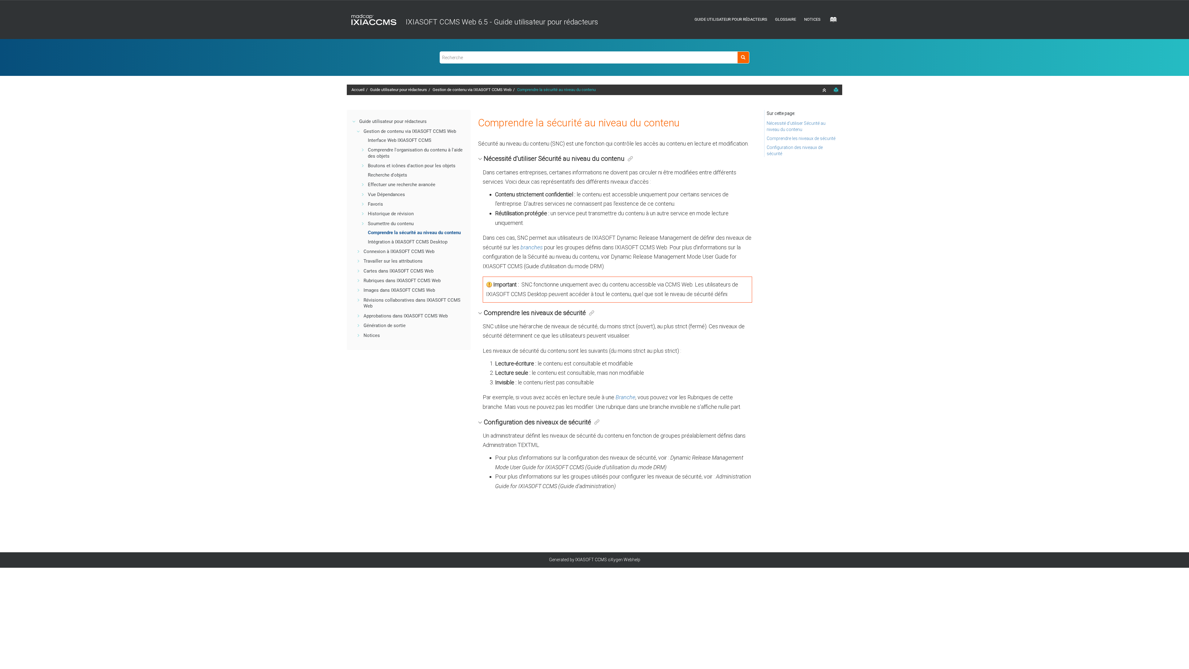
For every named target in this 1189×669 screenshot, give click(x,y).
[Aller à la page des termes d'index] (831, 21)
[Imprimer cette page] (836, 89)
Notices (812, 19)
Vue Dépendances (386, 194)
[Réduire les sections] (825, 90)
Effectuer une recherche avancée (401, 184)
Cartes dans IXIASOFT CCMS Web (398, 271)
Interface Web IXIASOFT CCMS (399, 140)
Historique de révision (391, 213)
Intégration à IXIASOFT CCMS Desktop (407, 242)
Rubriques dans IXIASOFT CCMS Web (402, 280)
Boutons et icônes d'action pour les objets (411, 165)
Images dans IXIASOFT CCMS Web (399, 290)
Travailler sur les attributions (393, 261)
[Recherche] (743, 57)
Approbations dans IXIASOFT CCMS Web (406, 316)
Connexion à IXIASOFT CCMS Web (399, 251)
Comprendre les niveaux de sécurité (801, 138)
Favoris (375, 204)
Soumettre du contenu (391, 223)
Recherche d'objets (387, 175)
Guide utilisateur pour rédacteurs (731, 19)
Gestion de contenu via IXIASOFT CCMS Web (472, 89)
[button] (354, 121)
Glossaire (785, 19)
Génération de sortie (385, 325)
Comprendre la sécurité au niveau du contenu (556, 89)
